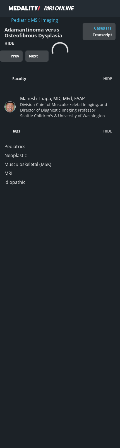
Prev (15, 56)
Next (33, 56)
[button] (58, 78)
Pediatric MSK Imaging (34, 20)
